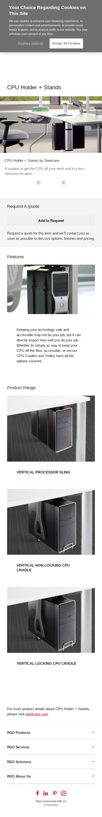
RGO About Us (19, 776)
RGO (55, 805)
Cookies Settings (30, 43)
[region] (51, 26)
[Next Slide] (63, 183)
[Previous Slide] (38, 183)
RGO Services (18, 747)
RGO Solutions (19, 761)
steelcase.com (36, 714)
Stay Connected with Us (51, 801)
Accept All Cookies (66, 43)
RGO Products (18, 732)
